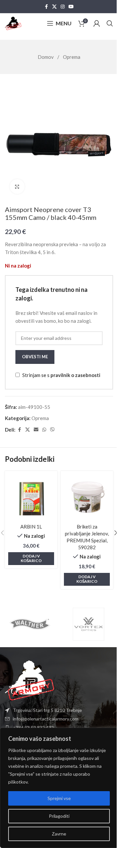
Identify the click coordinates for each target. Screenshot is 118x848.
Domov (46, 57)
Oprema (71, 57)
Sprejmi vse (59, 798)
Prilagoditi (59, 816)
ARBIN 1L (31, 527)
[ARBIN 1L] (31, 497)
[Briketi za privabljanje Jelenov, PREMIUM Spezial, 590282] (87, 497)
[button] (31, 558)
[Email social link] (36, 429)
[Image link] (29, 680)
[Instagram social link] (63, 6)
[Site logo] (13, 23)
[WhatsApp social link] (44, 429)
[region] (59, 788)
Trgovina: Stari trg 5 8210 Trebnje (47, 710)
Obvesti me (35, 356)
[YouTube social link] (71, 6)
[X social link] (54, 6)
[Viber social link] (52, 429)
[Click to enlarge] (17, 186)
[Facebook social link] (46, 6)
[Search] (109, 23)
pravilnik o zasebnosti (75, 375)
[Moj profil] (96, 23)
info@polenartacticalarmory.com (45, 718)
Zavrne (59, 833)
